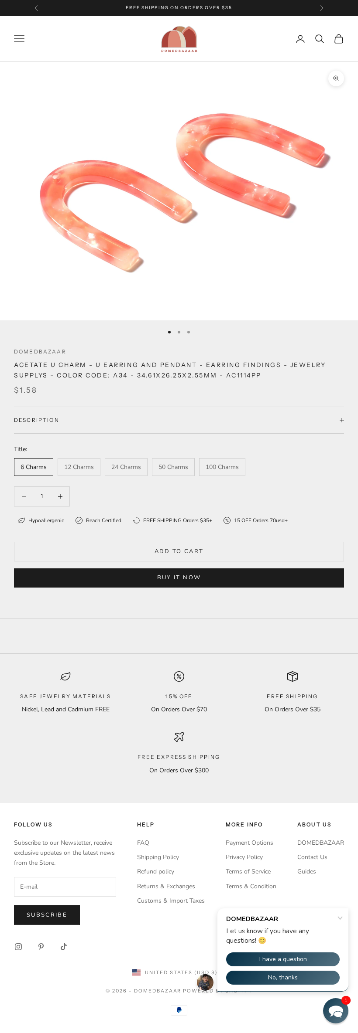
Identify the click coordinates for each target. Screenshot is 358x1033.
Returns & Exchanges (166, 886)
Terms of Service (248, 871)
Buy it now (179, 577)
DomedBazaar (40, 351)
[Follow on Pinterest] (41, 946)
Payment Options (249, 843)
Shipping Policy (158, 857)
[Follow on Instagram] (18, 946)
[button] (335, 1010)
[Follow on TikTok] (63, 946)
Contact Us (312, 857)
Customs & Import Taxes (171, 901)
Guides (306, 871)
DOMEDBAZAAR (320, 843)
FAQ (143, 843)
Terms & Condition (251, 886)
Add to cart (179, 551)
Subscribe (47, 915)
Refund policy (155, 871)
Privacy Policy (244, 857)
